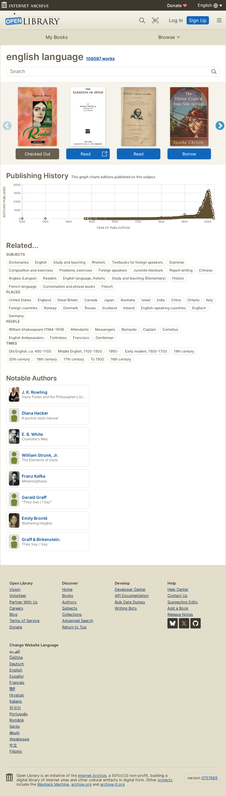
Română (16, 720)
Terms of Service (24, 620)
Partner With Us (23, 602)
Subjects (69, 608)
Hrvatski (16, 695)
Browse (166, 37)
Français (16, 682)
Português (18, 714)
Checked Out (37, 153)
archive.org (81, 784)
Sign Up (198, 20)
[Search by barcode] (155, 20)
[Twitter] (184, 623)
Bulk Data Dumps (130, 602)
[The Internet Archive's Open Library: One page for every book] (31, 20)
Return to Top (74, 627)
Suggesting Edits (182, 602)
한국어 (15, 708)
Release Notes (180, 614)
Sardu (14, 726)
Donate (177, 5)
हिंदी (12, 689)
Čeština (16, 657)
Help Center (177, 589)
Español (16, 676)
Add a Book (177, 608)
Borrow (189, 153)
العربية (14, 651)
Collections (72, 614)
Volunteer (17, 595)
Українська (19, 739)
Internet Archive (92, 775)
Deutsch (16, 664)
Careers (16, 608)
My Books (57, 37)
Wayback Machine (53, 784)
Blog (13, 614)
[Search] (142, 20)
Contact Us (177, 595)
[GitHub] (195, 623)
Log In (176, 20)
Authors (69, 602)
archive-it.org (112, 784)
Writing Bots (126, 608)
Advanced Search (77, 620)
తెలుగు (14, 733)
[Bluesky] (172, 623)
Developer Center (130, 589)
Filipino (15, 751)
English (15, 670)
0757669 (209, 778)
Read (86, 153)
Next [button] (220, 133)
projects (165, 780)
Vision (14, 589)
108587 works (100, 58)
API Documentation (132, 595)
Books (67, 595)
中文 (13, 745)
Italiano (15, 701)
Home (67, 589)
